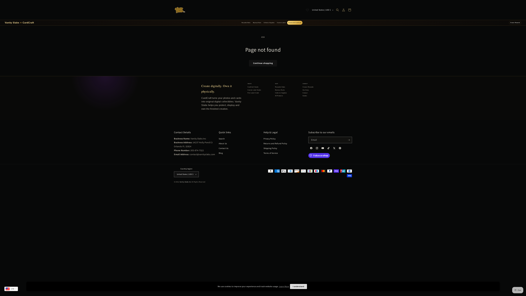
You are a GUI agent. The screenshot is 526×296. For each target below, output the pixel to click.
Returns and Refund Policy (275, 143)
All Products (279, 95)
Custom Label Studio (254, 90)
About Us (223, 143)
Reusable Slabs (246, 22)
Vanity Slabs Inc (185, 182)
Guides (305, 95)
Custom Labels (281, 22)
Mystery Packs (257, 22)
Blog (221, 153)
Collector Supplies (269, 22)
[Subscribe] (349, 140)
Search (222, 138)
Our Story (306, 90)
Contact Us (223, 148)
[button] (338, 10)
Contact (305, 93)
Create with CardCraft (294, 22)
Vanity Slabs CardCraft (19, 23)
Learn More (284, 286)
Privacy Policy (269, 138)
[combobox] (11, 289)
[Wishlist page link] (307, 10)
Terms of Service (271, 153)
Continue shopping (263, 63)
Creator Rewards (515, 22)
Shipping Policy (270, 148)
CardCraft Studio (253, 87)
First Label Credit (253, 93)
